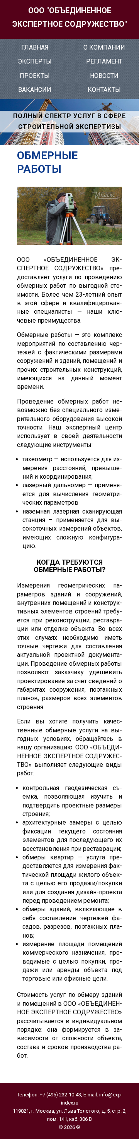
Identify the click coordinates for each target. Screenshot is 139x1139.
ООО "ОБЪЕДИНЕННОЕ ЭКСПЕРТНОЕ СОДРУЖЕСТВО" (69, 17)
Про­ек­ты (35, 75)
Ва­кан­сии (34, 89)
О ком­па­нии (104, 47)
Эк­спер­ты (35, 61)
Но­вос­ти (104, 75)
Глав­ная (35, 47)
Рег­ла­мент (104, 61)
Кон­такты (104, 89)
